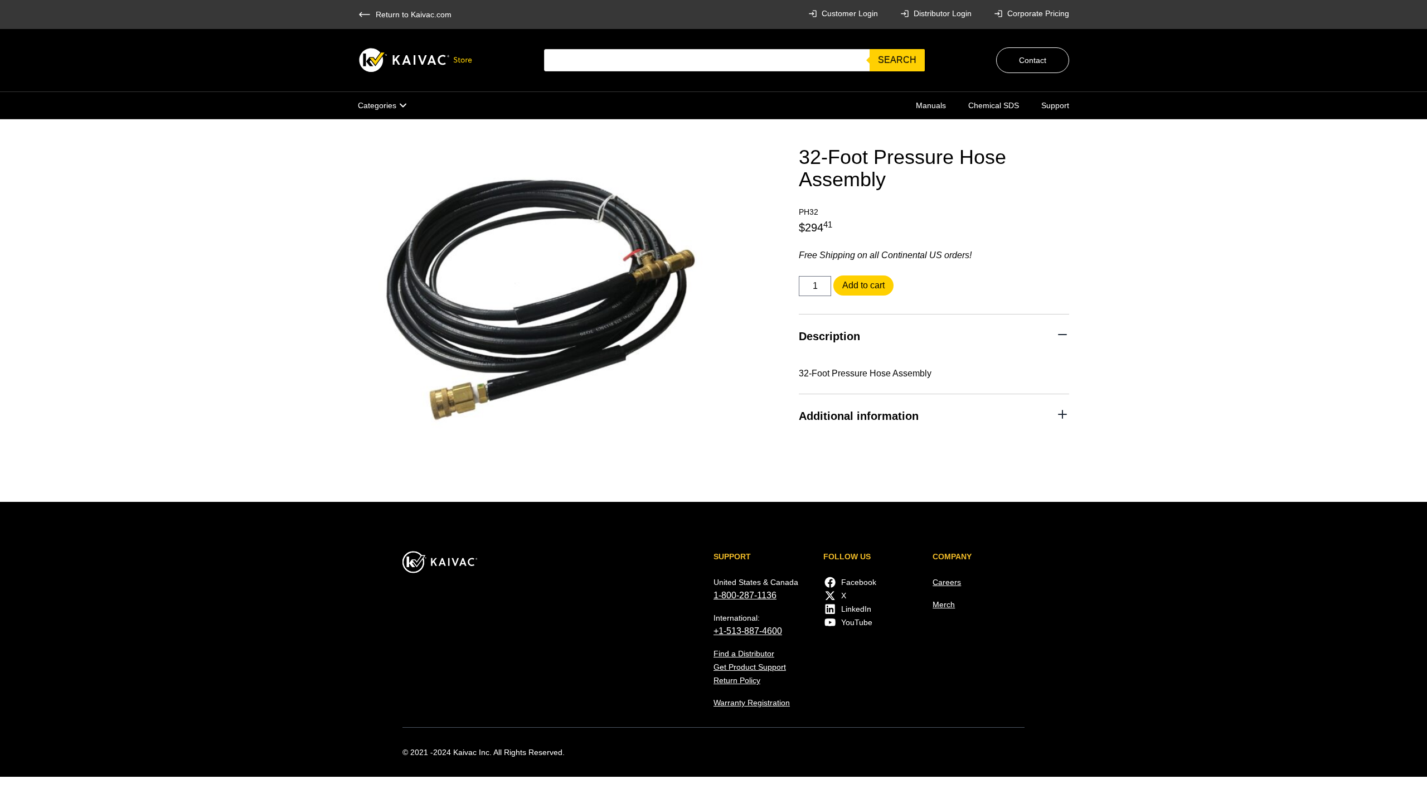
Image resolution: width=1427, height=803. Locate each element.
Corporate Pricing (1038, 13)
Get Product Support (750, 666)
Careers (947, 582)
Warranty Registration (752, 702)
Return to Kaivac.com (414, 14)
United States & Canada (756, 582)
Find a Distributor (744, 653)
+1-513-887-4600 (748, 631)
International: (737, 617)
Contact (1032, 60)
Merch (944, 604)
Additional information (859, 416)
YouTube (856, 622)
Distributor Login (943, 13)
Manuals (931, 105)
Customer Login (850, 13)
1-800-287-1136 (745, 595)
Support (1055, 105)
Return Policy (737, 680)
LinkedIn (856, 608)
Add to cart (863, 285)
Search (897, 60)
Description (829, 336)
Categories (377, 105)
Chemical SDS (993, 105)
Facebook (858, 582)
